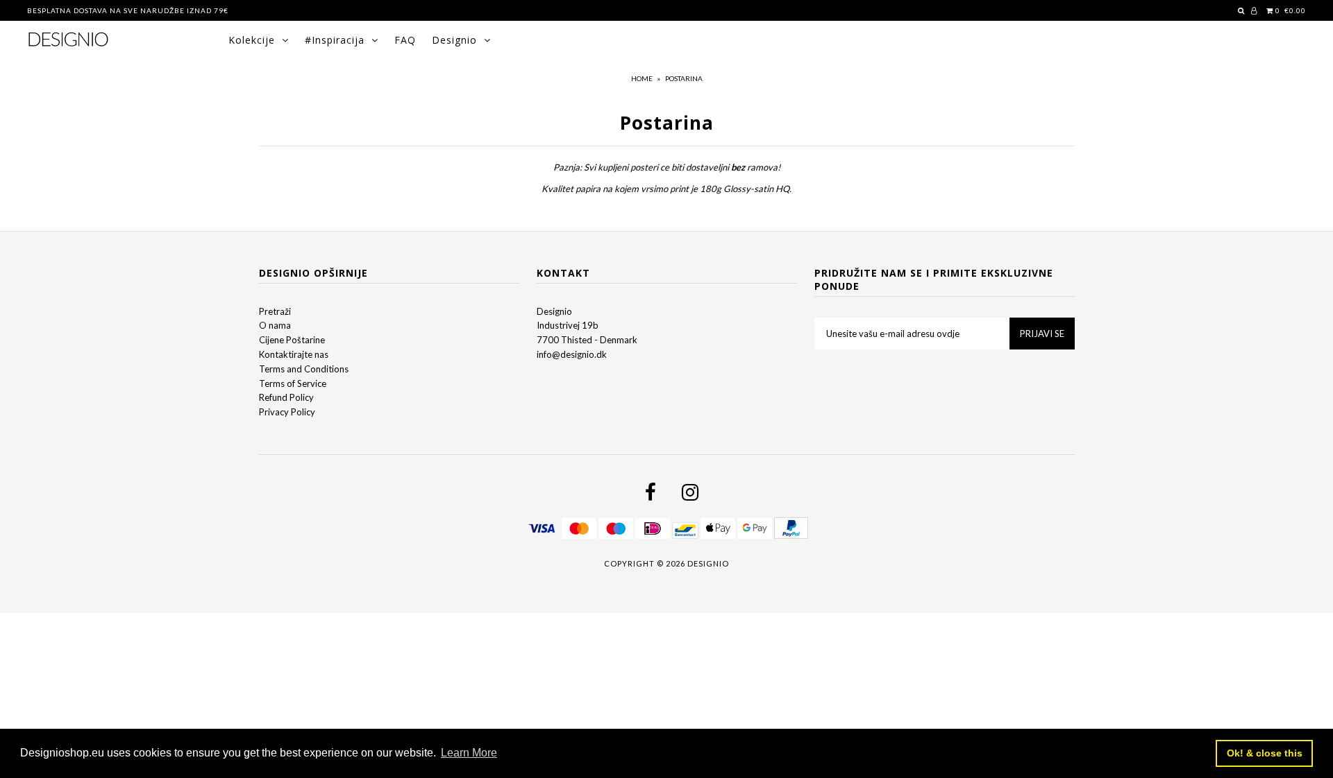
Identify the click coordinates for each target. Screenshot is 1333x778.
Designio (454, 39)
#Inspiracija (334, 39)
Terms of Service (292, 383)
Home (642, 78)
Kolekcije (251, 39)
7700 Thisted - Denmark (587, 339)
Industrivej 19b (567, 325)
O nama (275, 325)
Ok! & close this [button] (1264, 753)
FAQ (405, 39)
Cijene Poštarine (292, 339)
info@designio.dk (572, 354)
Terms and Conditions (304, 368)
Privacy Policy (287, 411)
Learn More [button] (469, 753)
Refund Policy (286, 397)
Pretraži (275, 311)
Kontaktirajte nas (293, 354)
